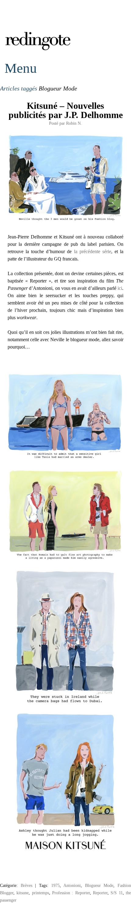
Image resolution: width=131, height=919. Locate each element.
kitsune (22, 892)
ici (120, 288)
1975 (55, 885)
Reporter (100, 892)
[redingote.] (38, 49)
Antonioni (72, 885)
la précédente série (92, 251)
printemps (40, 892)
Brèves (26, 885)
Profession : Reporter (71, 892)
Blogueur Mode (99, 885)
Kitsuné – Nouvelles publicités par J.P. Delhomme (66, 110)
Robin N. (74, 123)
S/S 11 (116, 892)
